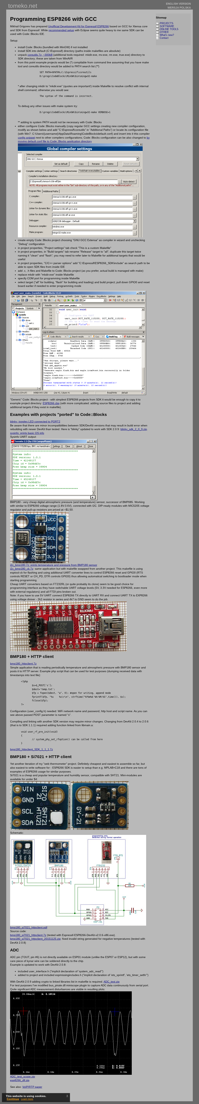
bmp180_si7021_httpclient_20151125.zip (35, 938)
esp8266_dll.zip (19, 1080)
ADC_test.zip (112, 981)
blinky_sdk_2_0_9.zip (133, 429)
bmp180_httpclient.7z (23, 663)
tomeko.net (22, 6)
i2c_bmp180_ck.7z (21, 568)
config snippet (26, 137)
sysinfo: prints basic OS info (27, 433)
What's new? (167, 35)
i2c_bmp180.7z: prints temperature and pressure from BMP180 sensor (53, 565)
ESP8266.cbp (51, 403)
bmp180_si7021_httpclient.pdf (28, 927)
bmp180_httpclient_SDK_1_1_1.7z (31, 749)
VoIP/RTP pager (32, 1086)
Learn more (27, 1099)
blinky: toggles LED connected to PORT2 (35, 421)
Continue (13, 1098)
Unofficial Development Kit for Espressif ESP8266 (78, 26)
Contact (164, 37)
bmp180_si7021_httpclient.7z (28, 935)
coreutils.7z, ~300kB (40, 54)
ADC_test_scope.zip (22, 1076)
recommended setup (61, 30)
